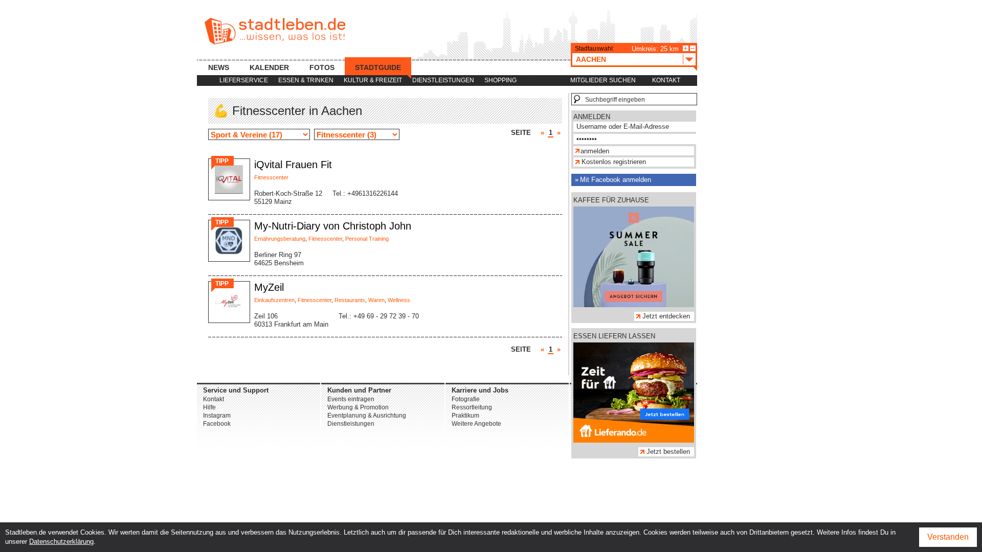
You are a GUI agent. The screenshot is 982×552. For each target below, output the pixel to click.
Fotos (321, 67)
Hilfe (209, 407)
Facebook (217, 423)
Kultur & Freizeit (373, 80)
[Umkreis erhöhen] (685, 48)
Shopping (500, 80)
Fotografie (466, 399)
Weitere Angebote (476, 423)
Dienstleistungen (443, 80)
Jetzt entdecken (666, 316)
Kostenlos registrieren (614, 162)
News (218, 67)
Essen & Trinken (305, 80)
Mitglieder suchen (603, 80)
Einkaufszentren (274, 300)
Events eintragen (350, 399)
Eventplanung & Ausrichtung (366, 415)
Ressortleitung (472, 407)
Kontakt (666, 80)
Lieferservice (243, 80)
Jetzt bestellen (668, 451)
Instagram (217, 415)
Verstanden (948, 537)
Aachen (591, 59)
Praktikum (465, 415)
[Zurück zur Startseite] (275, 31)
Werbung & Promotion (358, 407)
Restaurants (349, 300)
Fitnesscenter (271, 177)
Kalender (269, 67)
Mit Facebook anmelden (615, 179)
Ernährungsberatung (279, 239)
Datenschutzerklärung (61, 541)
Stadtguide (378, 67)
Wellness (399, 300)
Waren (376, 300)
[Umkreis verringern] (693, 48)
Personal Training (367, 239)
